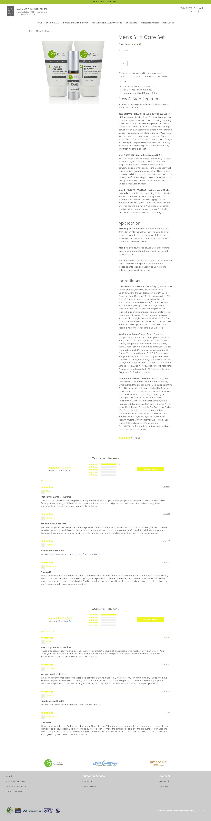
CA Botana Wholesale (16, 786)
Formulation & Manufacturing (107, 23)
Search (8, 776)
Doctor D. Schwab (14, 791)
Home (39, 23)
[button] (125, 438)
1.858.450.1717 (185, 8)
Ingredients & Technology (75, 23)
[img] (47, 487)
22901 (123, 63)
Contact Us (200, 8)
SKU (120, 58)
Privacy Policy (89, 786)
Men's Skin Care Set (44, 31)
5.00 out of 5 (66, 467)
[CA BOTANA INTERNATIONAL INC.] (29, 11)
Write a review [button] (150, 469)
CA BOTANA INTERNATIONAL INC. (177, 811)
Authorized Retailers (15, 781)
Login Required (132, 44)
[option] (73, 69)
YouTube (163, 786)
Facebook (164, 781)
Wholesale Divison (150, 23)
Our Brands (131, 23)
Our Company (52, 23)
